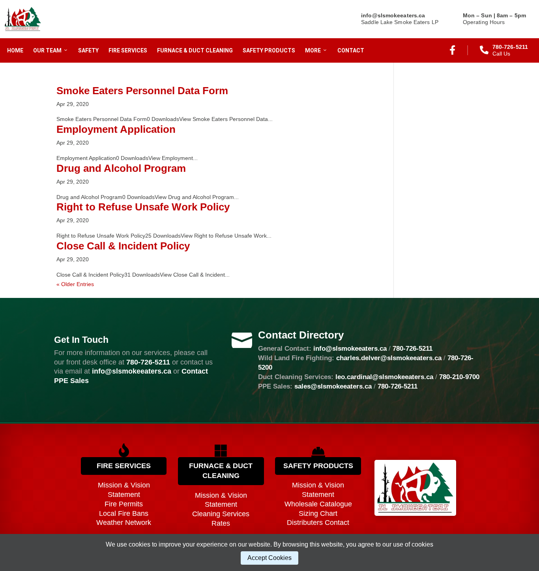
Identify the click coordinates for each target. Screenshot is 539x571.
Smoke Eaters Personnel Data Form (142, 91)
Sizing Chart (318, 513)
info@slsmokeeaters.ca (350, 348)
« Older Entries (75, 284)
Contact (350, 50)
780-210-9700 (459, 377)
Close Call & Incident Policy (123, 246)
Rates (220, 523)
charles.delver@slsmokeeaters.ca (389, 358)
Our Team (47, 50)
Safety (88, 50)
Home (15, 50)
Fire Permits (124, 504)
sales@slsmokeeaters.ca (333, 386)
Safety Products (269, 50)
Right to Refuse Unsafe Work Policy (143, 207)
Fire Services (128, 50)
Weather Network (123, 522)
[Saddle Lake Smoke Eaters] (23, 19)
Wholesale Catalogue (318, 504)
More (313, 50)
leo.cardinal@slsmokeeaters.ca (384, 377)
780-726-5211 (148, 362)
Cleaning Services (220, 514)
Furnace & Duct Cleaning (195, 50)
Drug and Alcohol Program (121, 168)
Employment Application (116, 129)
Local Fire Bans (123, 513)
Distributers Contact (318, 522)
